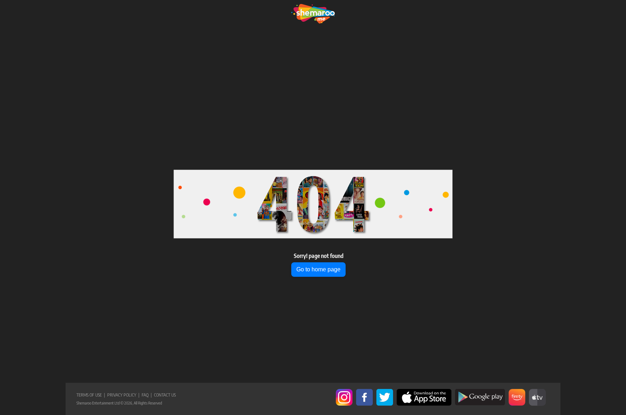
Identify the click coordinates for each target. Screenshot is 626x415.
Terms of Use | (90, 395)
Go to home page (318, 269)
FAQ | (145, 395)
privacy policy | (122, 395)
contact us (164, 395)
